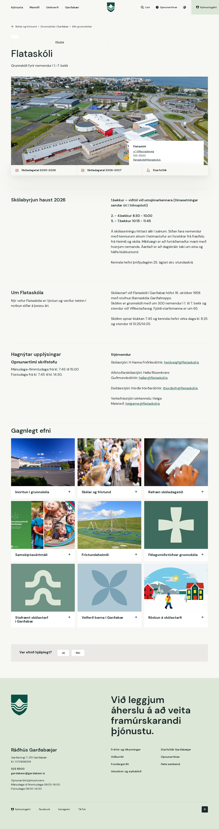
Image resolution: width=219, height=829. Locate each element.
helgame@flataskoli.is (143, 403)
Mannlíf (34, 7)
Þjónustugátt (23, 809)
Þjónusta (17, 7)
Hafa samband (170, 764)
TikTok (82, 809)
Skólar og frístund (26, 26)
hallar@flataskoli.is (153, 377)
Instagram (64, 809)
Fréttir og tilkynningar (126, 749)
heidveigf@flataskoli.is (181, 362)
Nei (78, 653)
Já (63, 653)
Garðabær (72, 7)
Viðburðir (117, 757)
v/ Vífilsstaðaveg (143, 151)
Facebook (44, 809)
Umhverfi (52, 7)
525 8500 (18, 769)
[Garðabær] (111, 7)
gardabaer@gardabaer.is (28, 773)
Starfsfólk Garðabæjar (176, 749)
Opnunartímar (170, 757)
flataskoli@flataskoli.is (147, 160)
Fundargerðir (120, 764)
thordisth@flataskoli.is (180, 388)
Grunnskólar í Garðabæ (54, 26)
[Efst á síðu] (205, 809)
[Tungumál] (184, 7)
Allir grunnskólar (82, 26)
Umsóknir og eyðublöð (126, 771)
